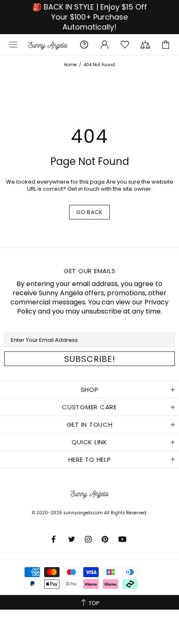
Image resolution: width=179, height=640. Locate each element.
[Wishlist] (125, 44)
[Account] (104, 44)
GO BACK (89, 212)
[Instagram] (89, 539)
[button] (13, 44)
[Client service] (84, 44)
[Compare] (145, 44)
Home (70, 65)
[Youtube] (123, 539)
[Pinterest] (106, 539)
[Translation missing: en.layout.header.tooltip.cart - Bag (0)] (166, 44)
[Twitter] (72, 539)
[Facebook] (56, 539)
